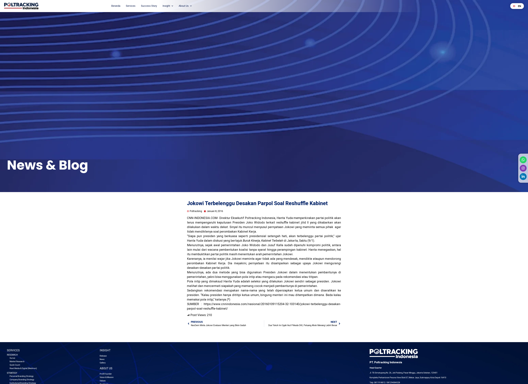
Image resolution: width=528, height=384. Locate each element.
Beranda (115, 5)
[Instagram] (523, 168)
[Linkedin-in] (523, 176)
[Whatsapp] (523, 159)
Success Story (149, 5)
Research (12, 355)
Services (130, 5)
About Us (184, 5)
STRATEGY (12, 373)
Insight (166, 5)
